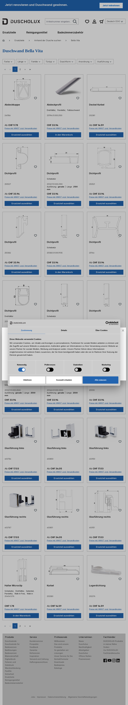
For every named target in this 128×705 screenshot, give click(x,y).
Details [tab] (64, 330)
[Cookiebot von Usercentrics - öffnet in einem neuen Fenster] (107, 323)
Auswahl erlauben (64, 380)
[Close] (123, 330)
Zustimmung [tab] (26, 330)
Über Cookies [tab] (102, 330)
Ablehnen (27, 380)
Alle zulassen (100, 380)
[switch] (50, 370)
